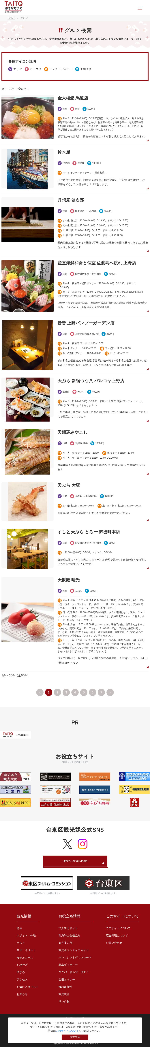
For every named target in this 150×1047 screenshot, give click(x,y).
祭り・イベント (26, 950)
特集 (19, 928)
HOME (11, 18)
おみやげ (22, 964)
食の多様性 (65, 986)
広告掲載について (117, 935)
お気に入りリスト (28, 986)
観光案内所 (65, 942)
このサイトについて (118, 928)
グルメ (21, 942)
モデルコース (25, 957)
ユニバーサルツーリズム (74, 972)
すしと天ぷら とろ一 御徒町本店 (89, 531)
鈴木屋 (64, 152)
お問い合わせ (114, 942)
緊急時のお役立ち (69, 935)
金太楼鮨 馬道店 (73, 98)
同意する (75, 1036)
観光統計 (64, 994)
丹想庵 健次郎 (71, 200)
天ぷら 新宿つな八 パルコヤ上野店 (91, 380)
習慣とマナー (67, 979)
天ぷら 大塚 (69, 485)
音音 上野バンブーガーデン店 (86, 323)
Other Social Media (75, 861)
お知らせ (22, 994)
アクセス (22, 979)
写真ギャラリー (68, 964)
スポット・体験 (26, 935)
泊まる (21, 972)
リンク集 (64, 1001)
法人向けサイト (68, 928)
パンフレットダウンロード (75, 957)
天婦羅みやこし (73, 432)
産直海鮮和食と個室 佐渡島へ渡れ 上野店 (97, 262)
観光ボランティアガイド (74, 950)
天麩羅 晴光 (69, 579)
